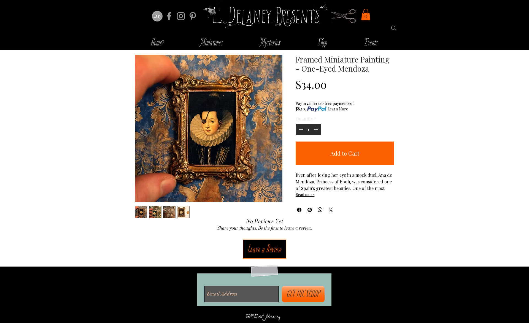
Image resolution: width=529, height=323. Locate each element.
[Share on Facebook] (299, 210)
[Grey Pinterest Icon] (192, 16)
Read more (305, 194)
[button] (366, 14)
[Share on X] (330, 210)
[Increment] (316, 129)
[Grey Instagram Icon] (181, 16)
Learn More (338, 109)
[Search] (394, 28)
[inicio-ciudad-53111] (157, 16)
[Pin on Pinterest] (309, 210)
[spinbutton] (308, 129)
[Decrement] (300, 129)
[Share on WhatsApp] (320, 210)
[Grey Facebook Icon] (169, 16)
